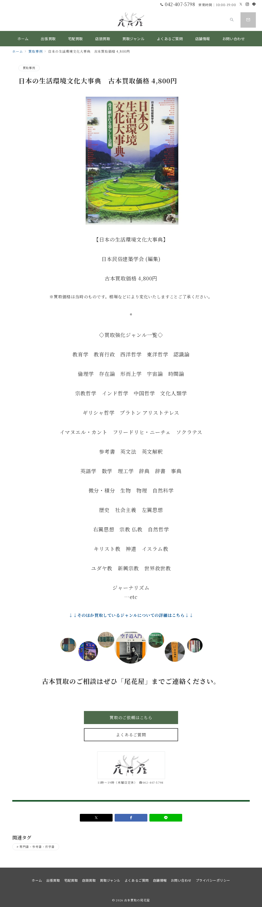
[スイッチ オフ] (231, 20)
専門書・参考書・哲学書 (36, 847)
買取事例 (29, 68)
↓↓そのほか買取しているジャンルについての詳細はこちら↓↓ (131, 615)
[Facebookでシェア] (131, 818)
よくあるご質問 (131, 735)
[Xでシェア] (96, 818)
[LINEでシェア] (165, 818)
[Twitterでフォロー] (241, 4)
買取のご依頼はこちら (131, 717)
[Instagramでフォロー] (247, 4)
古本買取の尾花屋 (137, 900)
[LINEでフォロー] (254, 4)
